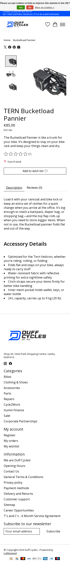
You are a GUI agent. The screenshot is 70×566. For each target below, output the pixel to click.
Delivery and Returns (18, 494)
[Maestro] (57, 559)
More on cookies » (44, 7)
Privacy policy (13, 482)
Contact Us (11, 471)
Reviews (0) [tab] (34, 188)
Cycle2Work (12, 405)
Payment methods (16, 488)
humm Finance (14, 410)
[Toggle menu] (62, 24)
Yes (21, 7)
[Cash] (11, 559)
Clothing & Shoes (16, 382)
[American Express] (45, 559)
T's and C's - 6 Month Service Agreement (32, 516)
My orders (11, 441)
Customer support (17, 499)
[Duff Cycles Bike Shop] (17, 24)
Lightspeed (10, 553)
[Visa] (29, 559)
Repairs (9, 399)
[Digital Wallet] (37, 559)
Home (7, 40)
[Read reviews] (16, 154)
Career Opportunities (19, 510)
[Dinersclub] (51, 559)
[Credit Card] (17, 559)
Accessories (12, 388)
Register (9, 435)
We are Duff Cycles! (17, 460)
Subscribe (53, 531)
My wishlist (11, 446)
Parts (7, 393)
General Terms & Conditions (23, 477)
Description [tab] (14, 188)
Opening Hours (14, 466)
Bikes (7, 377)
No (29, 7)
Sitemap (9, 505)
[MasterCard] (23, 559)
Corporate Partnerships (20, 421)
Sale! (7, 416)
